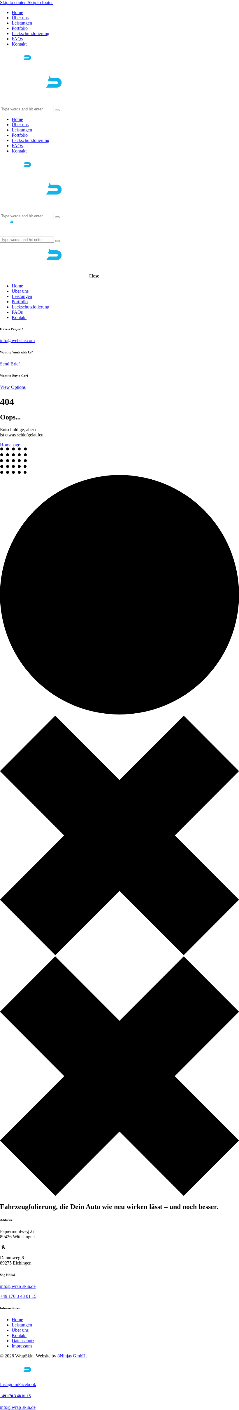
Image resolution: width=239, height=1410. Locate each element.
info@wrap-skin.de (18, 1286)
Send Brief (10, 363)
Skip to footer (40, 2)
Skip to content (14, 2)
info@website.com (17, 340)
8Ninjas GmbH (71, 1355)
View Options (13, 387)
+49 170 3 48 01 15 (15, 1396)
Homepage (10, 444)
